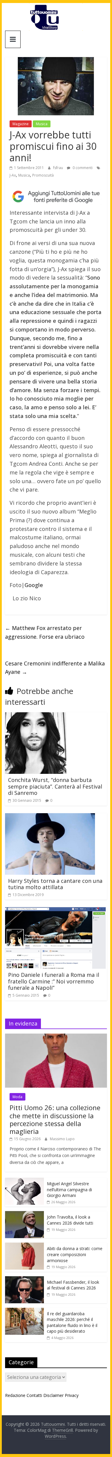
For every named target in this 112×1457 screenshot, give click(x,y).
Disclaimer (53, 1395)
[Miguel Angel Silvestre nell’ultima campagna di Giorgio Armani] (24, 1181)
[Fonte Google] (56, 196)
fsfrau (58, 167)
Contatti (34, 1395)
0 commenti (82, 167)
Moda (17, 1096)
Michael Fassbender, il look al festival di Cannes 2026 (73, 1285)
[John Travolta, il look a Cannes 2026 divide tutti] (24, 1214)
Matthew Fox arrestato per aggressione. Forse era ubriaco (45, 632)
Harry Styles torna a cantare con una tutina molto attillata (55, 884)
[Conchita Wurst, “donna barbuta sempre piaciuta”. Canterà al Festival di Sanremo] (35, 716)
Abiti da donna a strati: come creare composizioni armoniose (74, 1254)
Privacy (72, 1395)
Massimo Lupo (62, 1138)
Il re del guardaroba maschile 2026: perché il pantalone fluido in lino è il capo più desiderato (72, 1322)
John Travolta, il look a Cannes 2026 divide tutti (70, 1220)
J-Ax (13, 175)
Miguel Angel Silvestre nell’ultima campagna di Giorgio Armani (69, 1189)
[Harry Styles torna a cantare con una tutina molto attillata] (50, 816)
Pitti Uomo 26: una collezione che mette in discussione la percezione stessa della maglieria (55, 1119)
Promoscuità (43, 175)
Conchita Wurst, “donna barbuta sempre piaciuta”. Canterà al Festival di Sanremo (55, 786)
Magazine (21, 123)
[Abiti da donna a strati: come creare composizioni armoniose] (24, 1246)
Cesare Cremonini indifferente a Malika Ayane (55, 668)
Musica (41, 123)
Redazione (15, 1395)
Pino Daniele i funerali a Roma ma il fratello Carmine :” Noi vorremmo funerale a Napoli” (53, 981)
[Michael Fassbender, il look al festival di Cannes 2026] (24, 1279)
